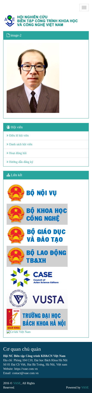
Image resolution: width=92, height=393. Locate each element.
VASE (17, 383)
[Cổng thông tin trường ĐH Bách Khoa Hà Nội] (46, 319)
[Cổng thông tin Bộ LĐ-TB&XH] (46, 256)
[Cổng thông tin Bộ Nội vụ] (46, 193)
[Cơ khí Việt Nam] (46, 332)
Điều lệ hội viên (18, 135)
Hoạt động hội (17, 153)
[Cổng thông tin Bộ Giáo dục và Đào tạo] (46, 235)
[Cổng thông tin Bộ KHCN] (46, 214)
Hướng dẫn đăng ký (20, 162)
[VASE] (41, 21)
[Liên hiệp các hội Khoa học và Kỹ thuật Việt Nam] (46, 298)
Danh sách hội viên (20, 144)
